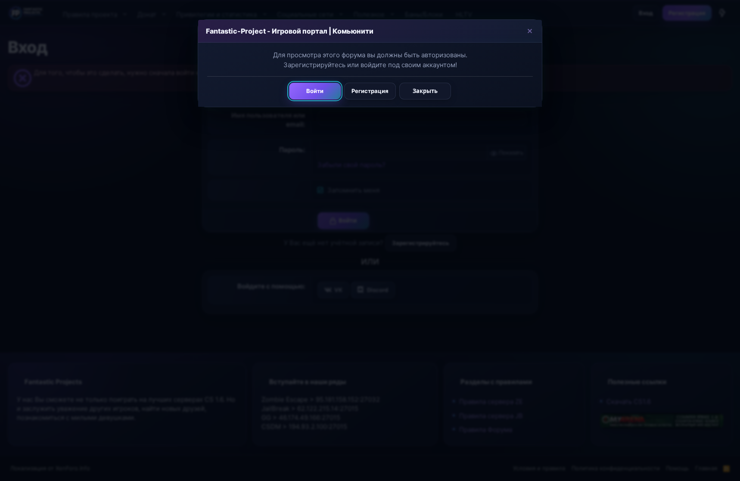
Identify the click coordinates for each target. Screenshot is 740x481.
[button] (529, 31)
